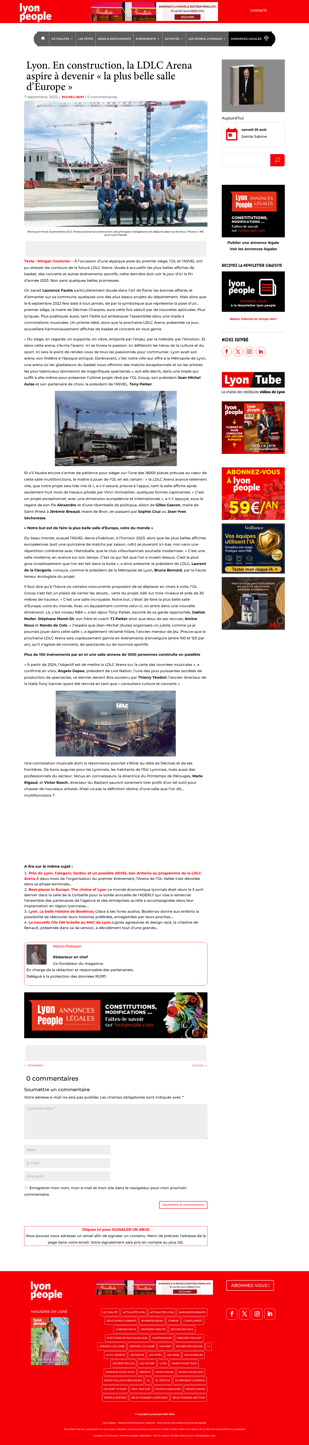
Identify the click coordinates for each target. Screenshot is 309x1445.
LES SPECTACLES (123, 1363)
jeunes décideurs (189, 1346)
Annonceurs (111, 1435)
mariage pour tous (120, 1372)
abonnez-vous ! (250, 1285)
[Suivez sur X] (238, 351)
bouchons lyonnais (121, 1320)
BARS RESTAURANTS (192, 1312)
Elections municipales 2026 (127, 1337)
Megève (145, 1372)
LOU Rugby (147, 1363)
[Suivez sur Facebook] (226, 351)
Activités (172, 38)
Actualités (60, 38)
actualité (110, 1312)
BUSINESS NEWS (73, 97)
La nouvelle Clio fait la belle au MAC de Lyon (70, 922)
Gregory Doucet (189, 1337)
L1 (208, 1346)
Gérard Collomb (111, 1346)
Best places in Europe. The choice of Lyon (68, 889)
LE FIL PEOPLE (115, 1354)
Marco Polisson (67, 946)
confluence (193, 1320)
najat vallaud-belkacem (123, 1380)
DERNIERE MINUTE (153, 1329)
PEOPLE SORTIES (115, 1397)
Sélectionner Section (188, 1397)
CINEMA (173, 1320)
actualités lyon (162, 1312)
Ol (148, 1380)
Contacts (258, 10)
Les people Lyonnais (205, 38)
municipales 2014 (190, 1372)
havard (165, 1346)
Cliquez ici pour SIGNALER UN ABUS (115, 1229)
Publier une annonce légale (253, 243)
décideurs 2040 (181, 1329)
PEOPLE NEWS (195, 1389)
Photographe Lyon (205, 1435)
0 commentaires (102, 97)
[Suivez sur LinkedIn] (260, 351)
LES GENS (173, 1354)
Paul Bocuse (140, 1389)
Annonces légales (246, 38)
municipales (164, 1372)
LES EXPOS (137, 1354)
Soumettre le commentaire (183, 1205)
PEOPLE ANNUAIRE (168, 1389)
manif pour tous (184, 1363)
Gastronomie (162, 1337)
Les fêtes (85, 38)
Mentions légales (129, 1435)
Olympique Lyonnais (190, 1380)
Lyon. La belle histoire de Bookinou (61, 911)
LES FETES (155, 1354)
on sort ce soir (115, 1389)
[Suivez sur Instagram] (249, 351)
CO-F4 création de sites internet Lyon (173, 1435)
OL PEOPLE (162, 1380)
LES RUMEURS (193, 1354)
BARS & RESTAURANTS (114, 38)
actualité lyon (134, 1312)
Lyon (163, 1363)
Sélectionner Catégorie (149, 1397)
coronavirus (126, 1329)
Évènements (146, 38)
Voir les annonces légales (253, 249)
